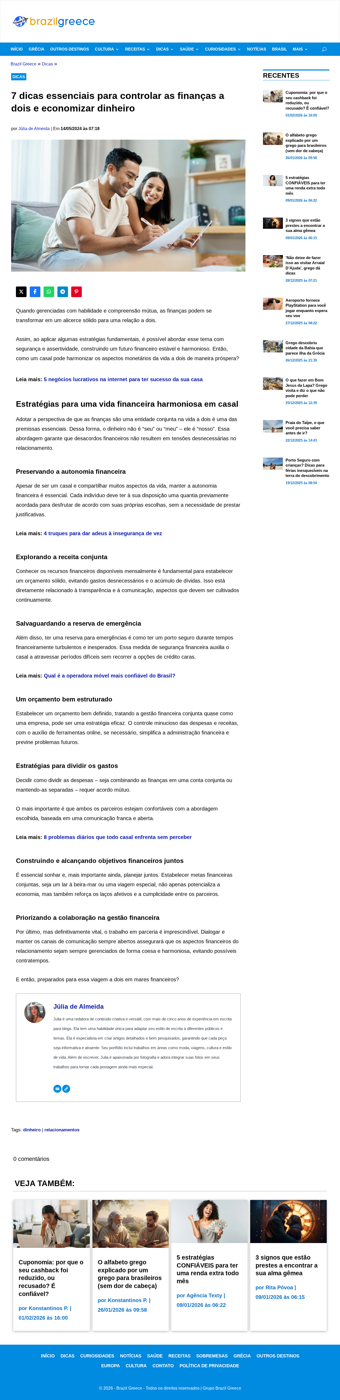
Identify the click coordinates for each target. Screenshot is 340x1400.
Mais (298, 49)
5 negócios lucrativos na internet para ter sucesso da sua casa (123, 379)
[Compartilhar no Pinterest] (76, 291)
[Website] (66, 1089)
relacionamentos (61, 1129)
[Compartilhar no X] (21, 291)
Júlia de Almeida (34, 128)
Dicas (162, 49)
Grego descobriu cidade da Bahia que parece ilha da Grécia (305, 347)
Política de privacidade (209, 1365)
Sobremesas (212, 1356)
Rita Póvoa (279, 1287)
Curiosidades (220, 49)
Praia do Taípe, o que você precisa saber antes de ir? (305, 427)
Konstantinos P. (48, 1308)
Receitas (135, 49)
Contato (163, 1365)
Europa (110, 1365)
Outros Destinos (69, 49)
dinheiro (32, 1129)
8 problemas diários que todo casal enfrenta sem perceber (118, 837)
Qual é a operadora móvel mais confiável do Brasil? (109, 676)
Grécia (36, 49)
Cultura (104, 49)
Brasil (279, 49)
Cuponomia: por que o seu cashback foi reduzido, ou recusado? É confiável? (51, 1278)
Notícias (256, 49)
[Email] (57, 1089)
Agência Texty (204, 1295)
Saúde (187, 49)
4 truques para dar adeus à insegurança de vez (103, 533)
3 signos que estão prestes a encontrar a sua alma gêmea (305, 225)
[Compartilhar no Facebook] (35, 291)
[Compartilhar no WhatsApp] (49, 291)
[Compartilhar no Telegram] (62, 291)
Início (17, 49)
